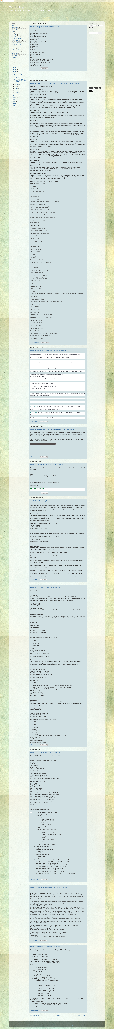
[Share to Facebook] (46, 68)
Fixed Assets (15, 29)
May (16, 90)
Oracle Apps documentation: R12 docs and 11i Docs (46, 464)
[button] (43, 488)
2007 (14, 103)
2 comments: (34, 421)
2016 (14, 69)
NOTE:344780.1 (34, 406)
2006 (14, 105)
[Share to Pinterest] (47, 68)
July (16, 86)
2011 (14, 101)
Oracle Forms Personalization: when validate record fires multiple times (52, 429)
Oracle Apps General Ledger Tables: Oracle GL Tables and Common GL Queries (55, 83)
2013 (14, 97)
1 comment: (34, 579)
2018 (14, 67)
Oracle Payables (16, 42)
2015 (14, 71)
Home (58, 1016)
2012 (14, 99)
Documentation (15, 27)
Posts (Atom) (40, 1019)
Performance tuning (16, 49)
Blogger (72, 1025)
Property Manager (16, 51)
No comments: (35, 493)
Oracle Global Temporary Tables (40, 501)
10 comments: (35, 68)
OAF (13, 33)
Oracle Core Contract (17, 40)
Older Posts (81, 1016)
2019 (14, 65)
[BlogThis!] (43, 68)
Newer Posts (34, 1016)
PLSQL (13, 48)
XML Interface (15, 55)
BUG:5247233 (33, 412)
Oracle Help (16, 7)
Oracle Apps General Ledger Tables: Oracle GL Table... (20, 80)
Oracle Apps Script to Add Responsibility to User (45, 946)
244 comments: (35, 342)
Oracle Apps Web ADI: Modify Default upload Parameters (48, 350)
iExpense (14, 57)
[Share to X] (44, 68)
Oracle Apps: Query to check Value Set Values (44, 27)
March (16, 92)
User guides (15, 53)
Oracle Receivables (16, 44)
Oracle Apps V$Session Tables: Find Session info (45, 587)
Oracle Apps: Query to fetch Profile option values (45, 752)
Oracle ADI (14, 35)
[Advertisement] (38, 17)
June (16, 88)
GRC (13, 31)
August (16, 84)
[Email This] (41, 68)
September (17, 73)
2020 (14, 63)
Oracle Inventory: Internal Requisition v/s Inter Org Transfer (48, 887)
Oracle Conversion (16, 38)
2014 (14, 95)
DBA (13, 25)
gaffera (62, 1025)
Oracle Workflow (16, 46)
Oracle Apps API (16, 36)
